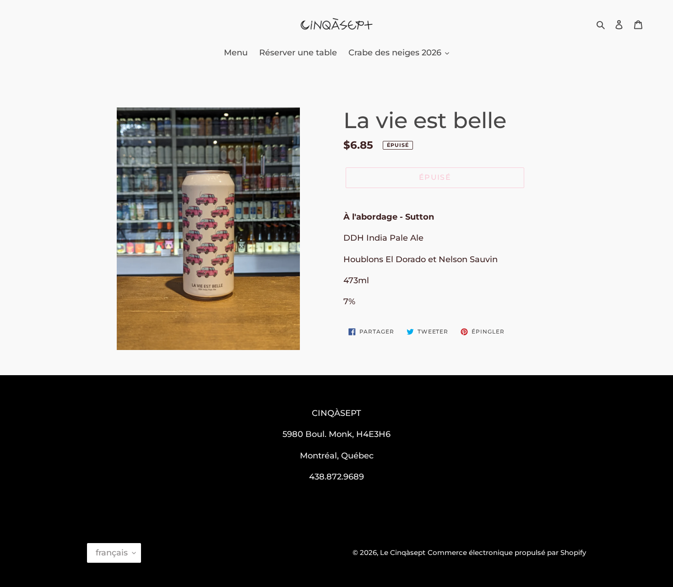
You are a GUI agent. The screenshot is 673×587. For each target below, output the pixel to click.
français (112, 553)
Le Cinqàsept (402, 552)
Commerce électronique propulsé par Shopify (507, 552)
